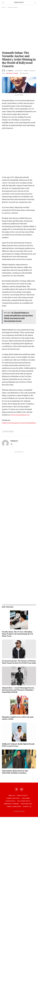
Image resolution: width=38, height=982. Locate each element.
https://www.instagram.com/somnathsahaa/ (19, 423)
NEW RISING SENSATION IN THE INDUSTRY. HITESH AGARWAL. (15, 772)
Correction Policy (13, 798)
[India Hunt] (19, 2)
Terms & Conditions (14, 806)
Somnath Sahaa (8, 431)
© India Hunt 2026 (18, 811)
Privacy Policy (22, 795)
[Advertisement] (19, 29)
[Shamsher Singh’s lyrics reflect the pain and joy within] (19, 705)
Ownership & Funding (11, 804)
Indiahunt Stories (12, 73)
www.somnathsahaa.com (20, 415)
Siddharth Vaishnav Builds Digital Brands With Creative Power (18, 745)
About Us (12, 795)
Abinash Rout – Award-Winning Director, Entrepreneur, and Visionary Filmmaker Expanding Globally (18, 690)
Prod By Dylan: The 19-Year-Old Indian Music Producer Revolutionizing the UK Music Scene (17, 634)
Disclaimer (26, 798)
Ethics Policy (10, 801)
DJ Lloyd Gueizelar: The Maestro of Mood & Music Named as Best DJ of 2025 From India (19, 662)
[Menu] (3, 2)
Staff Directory (26, 804)
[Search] (35, 2)
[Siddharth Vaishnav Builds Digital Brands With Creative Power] (19, 732)
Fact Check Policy (23, 801)
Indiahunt (10, 70)
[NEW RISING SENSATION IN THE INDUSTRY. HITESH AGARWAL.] (19, 759)
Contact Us (27, 806)
